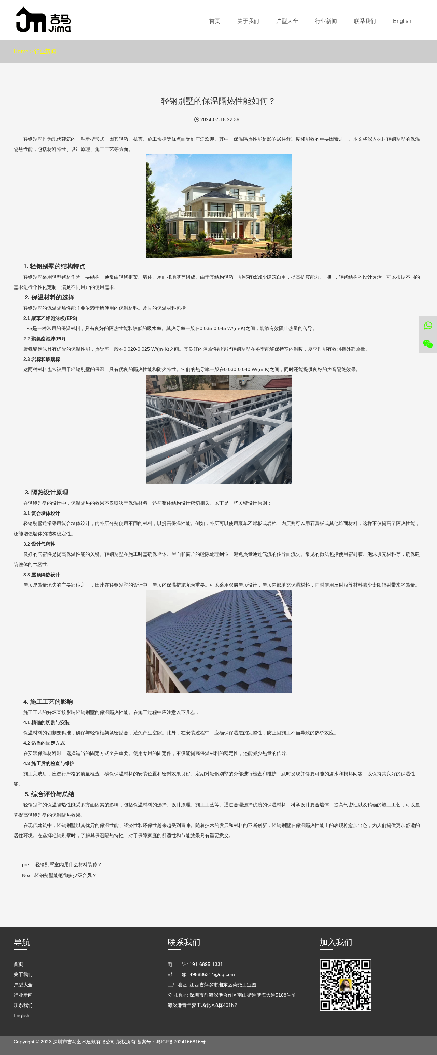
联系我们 (365, 21)
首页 (214, 21)
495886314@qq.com (212, 974)
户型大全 (287, 21)
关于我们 (248, 21)
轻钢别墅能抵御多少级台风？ (65, 875)
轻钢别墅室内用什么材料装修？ (68, 864)
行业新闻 (326, 21)
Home (21, 51)
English (402, 21)
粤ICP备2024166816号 (181, 1041)
